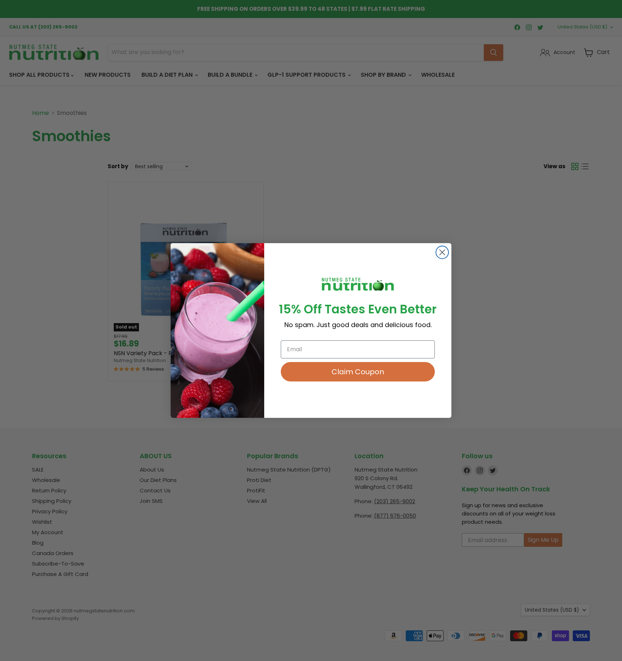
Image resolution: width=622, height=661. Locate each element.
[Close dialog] (442, 252)
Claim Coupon (358, 372)
